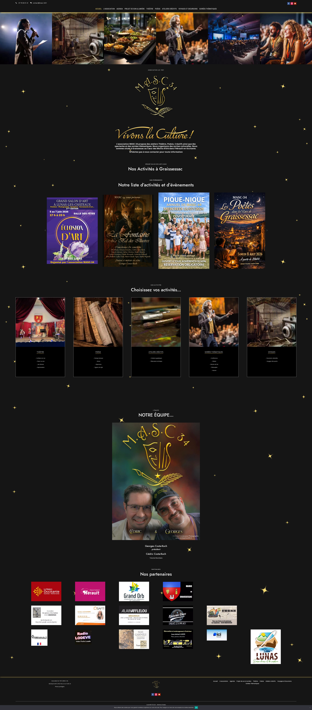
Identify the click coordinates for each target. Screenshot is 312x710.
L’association (109, 9)
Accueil (98, 9)
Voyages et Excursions (188, 9)
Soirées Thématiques (208, 9)
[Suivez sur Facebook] (288, 3)
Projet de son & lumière (135, 9)
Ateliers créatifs (169, 9)
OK (196, 707)
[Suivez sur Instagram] (292, 3)
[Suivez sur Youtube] (295, 3)
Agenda (120, 9)
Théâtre (149, 9)
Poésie (157, 9)
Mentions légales (161, 704)
